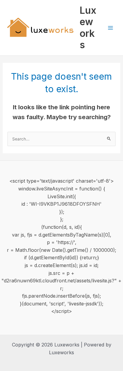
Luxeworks (88, 27)
